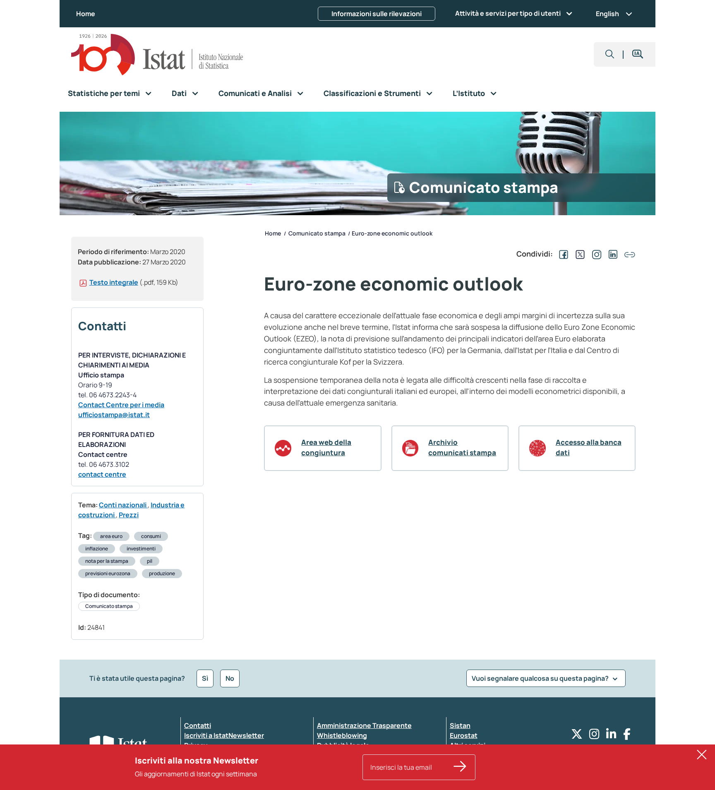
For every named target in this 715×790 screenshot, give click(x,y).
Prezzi (129, 514)
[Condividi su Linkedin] (611, 254)
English (607, 13)
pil (149, 560)
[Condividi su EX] (578, 254)
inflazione (96, 548)
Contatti (197, 725)
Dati (179, 93)
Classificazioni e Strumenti (372, 93)
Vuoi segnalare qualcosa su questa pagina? (541, 678)
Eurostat (463, 735)
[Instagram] (594, 736)
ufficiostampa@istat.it (114, 414)
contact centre (102, 474)
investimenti (141, 548)
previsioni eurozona (107, 573)
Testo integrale (113, 282)
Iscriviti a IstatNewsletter (224, 735)
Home (85, 13)
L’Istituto (469, 93)
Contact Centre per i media (121, 404)
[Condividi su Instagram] (595, 254)
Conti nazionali (123, 504)
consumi (151, 536)
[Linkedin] (611, 736)
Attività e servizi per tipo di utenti (508, 13)
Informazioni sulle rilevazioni (376, 13)
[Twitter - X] (577, 736)
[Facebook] (627, 736)
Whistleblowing (342, 735)
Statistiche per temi (104, 93)
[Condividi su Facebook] (561, 254)
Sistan (460, 725)
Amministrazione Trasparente (364, 725)
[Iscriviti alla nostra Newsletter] (460, 767)
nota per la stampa (106, 560)
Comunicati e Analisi (255, 93)
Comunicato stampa (109, 606)
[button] (610, 54)
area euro (111, 536)
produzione (162, 573)
